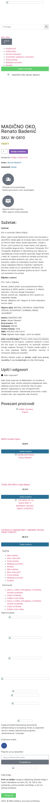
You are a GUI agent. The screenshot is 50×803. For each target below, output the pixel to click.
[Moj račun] (4, 32)
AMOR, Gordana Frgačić (10, 439)
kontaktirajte (21, 360)
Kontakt (9, 65)
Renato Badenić (14, 162)
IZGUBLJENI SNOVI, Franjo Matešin (15, 485)
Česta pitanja (11, 59)
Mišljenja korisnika (14, 62)
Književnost (11, 48)
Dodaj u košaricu (18, 151)
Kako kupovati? (14, 558)
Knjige (14, 157)
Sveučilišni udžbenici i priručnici (20, 57)
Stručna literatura (13, 54)
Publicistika (11, 51)
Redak (14, 167)
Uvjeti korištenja (14, 595)
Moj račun (5, 37)
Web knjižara (12, 555)
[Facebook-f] (4, 746)
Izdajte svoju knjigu (15, 598)
